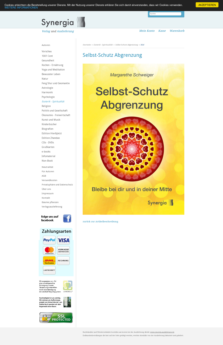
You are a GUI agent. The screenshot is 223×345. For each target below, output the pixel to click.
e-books (46, 151)
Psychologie (48, 97)
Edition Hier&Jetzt (52, 133)
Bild (142, 45)
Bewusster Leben (51, 74)
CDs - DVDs (48, 142)
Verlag (46, 31)
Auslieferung (65, 31)
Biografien (47, 128)
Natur (45, 78)
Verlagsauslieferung (52, 206)
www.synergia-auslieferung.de (162, 332)
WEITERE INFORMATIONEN (21, 7)
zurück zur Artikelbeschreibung (100, 221)
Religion (46, 106)
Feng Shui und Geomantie (56, 83)
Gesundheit (48, 60)
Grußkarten (48, 147)
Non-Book (47, 160)
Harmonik (47, 92)
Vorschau (47, 51)
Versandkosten (49, 180)
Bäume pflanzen (50, 202)
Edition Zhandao (51, 138)
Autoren (46, 45)
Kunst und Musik (51, 119)
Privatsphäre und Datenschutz (57, 184)
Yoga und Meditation (53, 69)
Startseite (87, 45)
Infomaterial (48, 156)
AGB (44, 175)
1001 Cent (47, 56)
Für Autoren (48, 171)
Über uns (46, 189)
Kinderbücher (49, 124)
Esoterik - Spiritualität (53, 101)
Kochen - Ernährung (52, 65)
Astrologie (47, 87)
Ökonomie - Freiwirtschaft (56, 115)
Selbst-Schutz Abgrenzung (126, 45)
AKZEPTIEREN (207, 5)
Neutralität (47, 167)
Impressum (48, 193)
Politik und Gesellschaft (55, 110)
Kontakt (46, 197)
